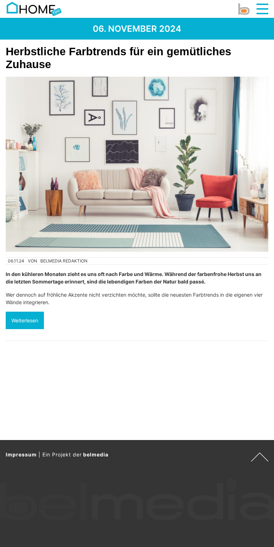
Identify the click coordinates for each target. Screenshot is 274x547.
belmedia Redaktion (63, 261)
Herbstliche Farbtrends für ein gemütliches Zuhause (118, 58)
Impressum (21, 454)
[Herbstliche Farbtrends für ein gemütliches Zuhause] (137, 164)
